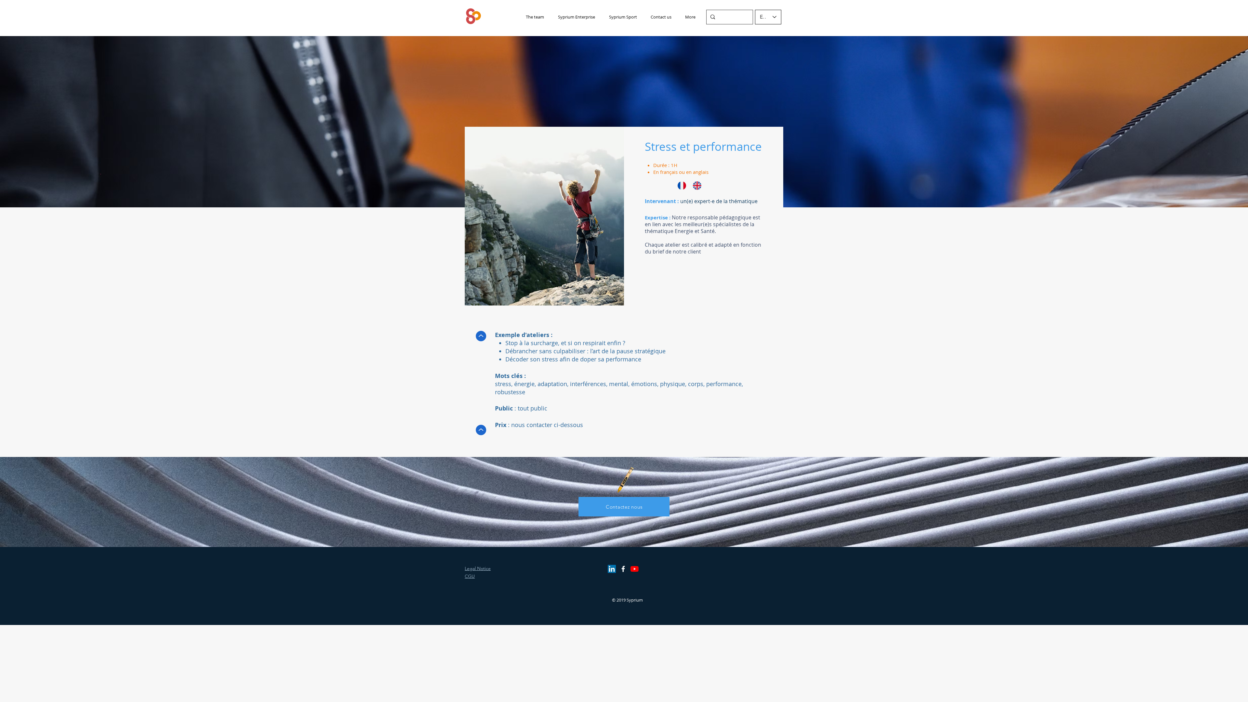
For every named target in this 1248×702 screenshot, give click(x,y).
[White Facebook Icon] (623, 569)
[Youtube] (634, 569)
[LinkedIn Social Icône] (612, 569)
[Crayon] (624, 479)
